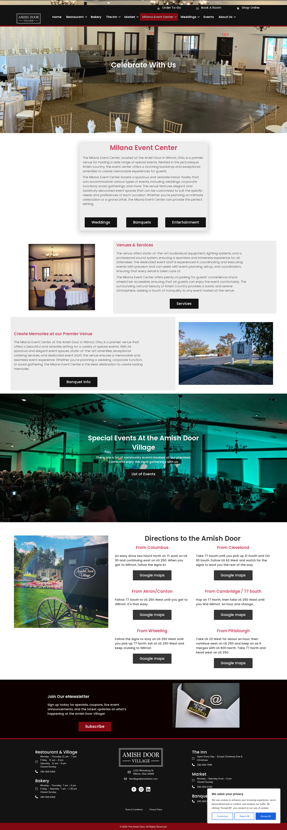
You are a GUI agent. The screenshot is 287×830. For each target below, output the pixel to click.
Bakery (96, 17)
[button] (86, 17)
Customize (222, 816)
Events (208, 17)
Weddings (188, 17)
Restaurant (75, 17)
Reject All (244, 816)
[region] (243, 806)
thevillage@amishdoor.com (143, 778)
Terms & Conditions (134, 809)
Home (56, 17)
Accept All (266, 816)
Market (129, 17)
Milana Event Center (157, 17)
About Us (225, 17)
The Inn (111, 17)
